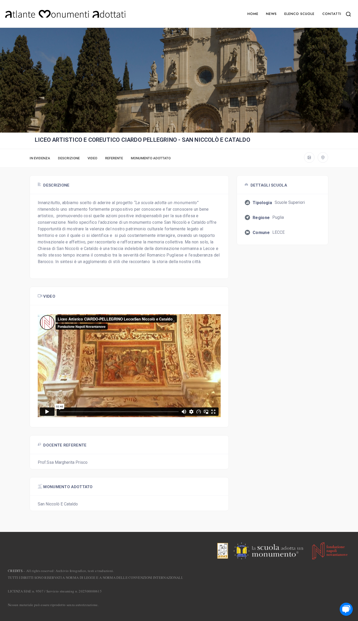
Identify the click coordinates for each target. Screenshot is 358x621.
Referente (114, 158)
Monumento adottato (151, 158)
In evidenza (40, 158)
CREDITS (15, 570)
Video (92, 158)
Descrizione (69, 158)
